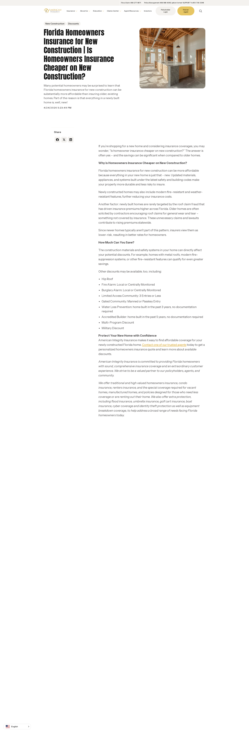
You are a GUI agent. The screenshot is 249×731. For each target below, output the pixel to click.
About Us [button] (84, 11)
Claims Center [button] (113, 11)
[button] (17, 726)
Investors (148, 11)
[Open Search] (200, 11)
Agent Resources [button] (131, 11)
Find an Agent (186, 11)
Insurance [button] (71, 11)
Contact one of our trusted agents (164, 345)
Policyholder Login (165, 11)
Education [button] (97, 11)
